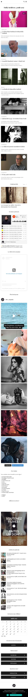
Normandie (4, 487)
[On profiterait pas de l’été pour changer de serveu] (14, 316)
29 (6, 634)
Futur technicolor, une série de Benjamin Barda (17, 594)
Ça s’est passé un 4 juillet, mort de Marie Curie (16, 576)
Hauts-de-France (5, 484)
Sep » (5, 636)
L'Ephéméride (4, 116)
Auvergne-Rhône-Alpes (7, 476)
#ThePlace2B (3, 29)
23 (10, 631)
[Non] (26, 693)
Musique (2, 87)
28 (2, 634)
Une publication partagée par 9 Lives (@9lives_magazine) (14, 288)
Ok (7, 695)
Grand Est (4, 483)
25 (17, 631)
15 (6, 629)
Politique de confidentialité (16, 695)
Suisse (3, 496)
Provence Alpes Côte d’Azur (8, 492)
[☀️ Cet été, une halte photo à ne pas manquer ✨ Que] (14, 369)
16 (10, 629)
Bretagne (4, 479)
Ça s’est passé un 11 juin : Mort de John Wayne (17, 588)
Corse (3, 482)
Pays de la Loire (5, 491)
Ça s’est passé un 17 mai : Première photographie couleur (14, 600)
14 (2, 629)
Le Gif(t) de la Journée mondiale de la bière (13, 146)
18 (17, 629)
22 (6, 631)
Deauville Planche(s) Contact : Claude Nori (13, 61)
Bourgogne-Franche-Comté (8, 478)
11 (17, 626)
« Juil (2, 636)
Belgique (4, 494)
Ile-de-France (5, 486)
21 (2, 631)
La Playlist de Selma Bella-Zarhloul (11, 89)
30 (10, 634)
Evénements (3, 59)
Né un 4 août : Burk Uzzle (8, 174)
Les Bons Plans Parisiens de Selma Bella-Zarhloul (13, 32)
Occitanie (4, 489)
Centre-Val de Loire (6, 480)
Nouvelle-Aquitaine (6, 488)
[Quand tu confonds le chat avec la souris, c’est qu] (14, 343)
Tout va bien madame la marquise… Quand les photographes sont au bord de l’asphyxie (15, 584)
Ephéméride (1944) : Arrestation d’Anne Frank (14, 118)
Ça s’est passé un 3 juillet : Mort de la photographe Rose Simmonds (10, 206)
